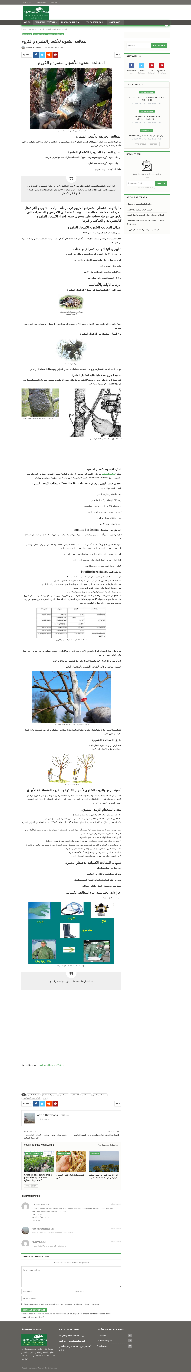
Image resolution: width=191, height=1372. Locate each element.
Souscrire (160, 183)
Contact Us (55, 2)
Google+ (52, 1065)
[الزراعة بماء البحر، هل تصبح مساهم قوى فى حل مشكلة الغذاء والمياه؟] (104, 1161)
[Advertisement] (71, 460)
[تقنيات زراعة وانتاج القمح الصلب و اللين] (71, 1161)
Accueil (27, 22)
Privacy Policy (41, 2)
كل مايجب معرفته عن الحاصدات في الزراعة (143, 229)
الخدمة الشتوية (75, 1095)
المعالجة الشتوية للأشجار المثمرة (31, 1098)
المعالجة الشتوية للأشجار (99, 1095)
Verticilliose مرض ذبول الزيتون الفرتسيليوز (146, 135)
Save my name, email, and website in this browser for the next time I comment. (62, 1304)
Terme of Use (26, 2)
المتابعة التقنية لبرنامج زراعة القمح (139, 210)
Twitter (61, 1065)
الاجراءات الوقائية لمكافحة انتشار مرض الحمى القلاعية (96, 1135)
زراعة (44, 1098)
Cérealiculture (64, 1153)
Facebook (42, 1065)
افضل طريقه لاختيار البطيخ (49, 1095)
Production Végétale (45, 22)
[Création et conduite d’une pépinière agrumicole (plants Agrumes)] (39, 1161)
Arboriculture (39, 34)
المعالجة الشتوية (86, 1095)
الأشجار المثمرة (64, 1095)
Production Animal (70, 22)
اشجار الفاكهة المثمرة (33, 1095)
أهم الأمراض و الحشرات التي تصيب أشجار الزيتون (145, 215)
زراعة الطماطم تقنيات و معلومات (139, 204)
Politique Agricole (94, 22)
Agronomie (114, 22)
